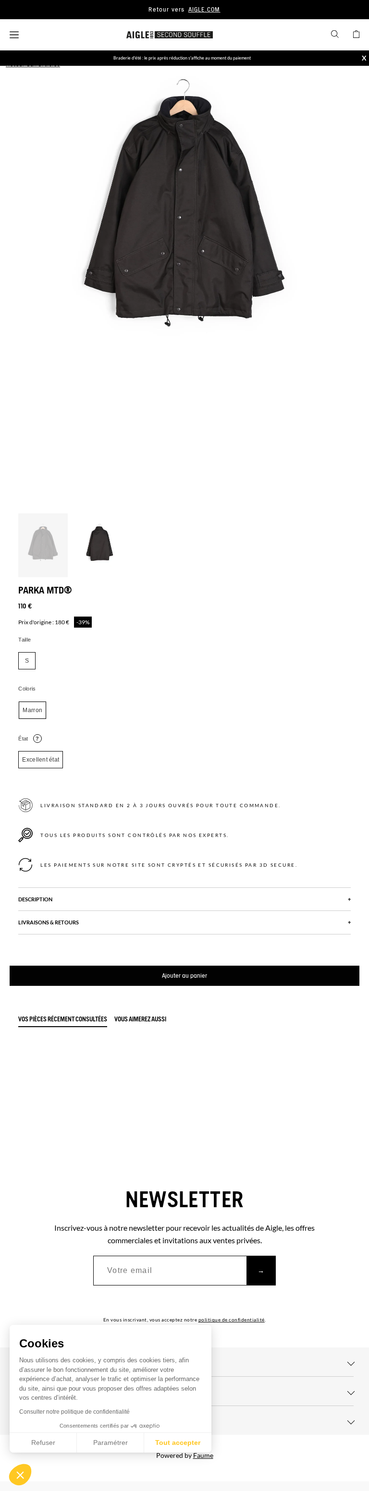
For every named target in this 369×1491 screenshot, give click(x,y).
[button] (20, 1474)
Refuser (43, 1442)
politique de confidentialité (231, 1319)
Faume (203, 1455)
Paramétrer (110, 1442)
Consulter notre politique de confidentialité (74, 1411)
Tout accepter (177, 1442)
